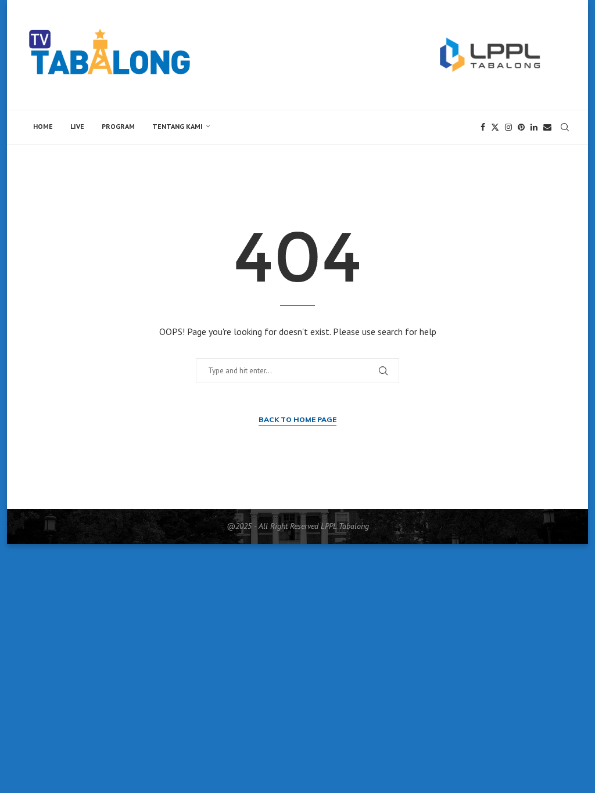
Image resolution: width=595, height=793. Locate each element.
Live (77, 126)
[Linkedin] (534, 127)
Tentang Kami (177, 126)
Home (43, 126)
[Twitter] (495, 127)
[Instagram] (508, 127)
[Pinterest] (521, 127)
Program (118, 126)
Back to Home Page (297, 419)
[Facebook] (483, 127)
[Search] (565, 127)
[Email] (547, 127)
